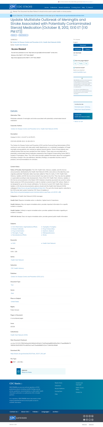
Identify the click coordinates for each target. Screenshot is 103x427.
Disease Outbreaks (18, 229)
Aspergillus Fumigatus (49, 227)
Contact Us (79, 392)
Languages (45, 412)
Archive (55, 412)
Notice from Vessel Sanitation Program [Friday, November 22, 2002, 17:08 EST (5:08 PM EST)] (83, 109)
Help (83, 7)
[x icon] (87, 416)
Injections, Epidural (48, 231)
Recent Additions (64, 7)
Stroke (45, 235)
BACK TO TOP (79, 121)
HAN (13, 243)
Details (75, 55)
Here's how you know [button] (88, 1)
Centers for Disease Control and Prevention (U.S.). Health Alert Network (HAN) (37, 42)
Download (83, 45)
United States (15, 302)
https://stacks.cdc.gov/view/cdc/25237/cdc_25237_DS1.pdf (28, 354)
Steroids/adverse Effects (19, 235)
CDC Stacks (15, 383)
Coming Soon (75, 7)
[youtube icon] (84, 420)
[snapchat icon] (89, 420)
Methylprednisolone (49, 233)
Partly (81, 63)
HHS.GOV (84, 424)
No (86, 63)
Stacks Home (58, 383)
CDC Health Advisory (17, 268)
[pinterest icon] (87, 420)
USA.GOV (91, 424)
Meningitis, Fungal (17, 233)
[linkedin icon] (92, 416)
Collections (53, 7)
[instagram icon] (89, 416)
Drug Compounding (48, 229)
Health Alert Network (21, 45)
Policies (35, 412)
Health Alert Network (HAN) (19, 335)
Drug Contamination (18, 231)
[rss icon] (92, 420)
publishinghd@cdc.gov (79, 72)
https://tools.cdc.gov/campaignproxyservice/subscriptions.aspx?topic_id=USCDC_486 (36, 192)
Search (90, 7)
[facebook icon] (84, 416)
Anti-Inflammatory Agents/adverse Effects (24, 227)
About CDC (25, 412)
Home (47, 7)
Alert (12, 293)
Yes (75, 63)
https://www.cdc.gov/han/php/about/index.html (70, 15)
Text (12, 285)
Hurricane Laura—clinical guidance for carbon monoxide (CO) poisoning (83, 107)
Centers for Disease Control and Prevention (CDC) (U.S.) (27, 277)
